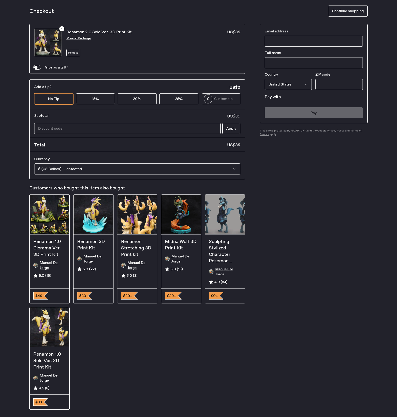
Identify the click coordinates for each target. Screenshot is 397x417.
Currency (42, 159)
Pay (314, 113)
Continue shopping (348, 11)
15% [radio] (95, 99)
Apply (231, 128)
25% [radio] (179, 99)
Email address (276, 31)
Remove (73, 52)
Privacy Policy (335, 130)
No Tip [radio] (53, 99)
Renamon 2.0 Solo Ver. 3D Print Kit (99, 31)
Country (271, 74)
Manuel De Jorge (78, 38)
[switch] (37, 67)
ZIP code (322, 74)
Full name (273, 53)
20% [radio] (137, 99)
